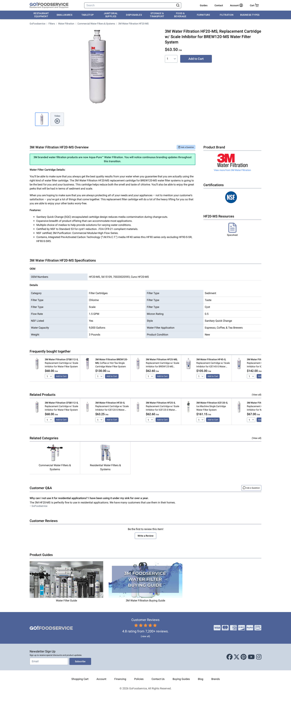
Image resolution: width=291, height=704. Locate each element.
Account (101, 679)
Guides (203, 5)
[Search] (177, 5)
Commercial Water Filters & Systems (96, 23)
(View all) (256, 394)
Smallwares (64, 14)
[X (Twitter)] (236, 657)
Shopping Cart (79, 679)
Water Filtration (66, 23)
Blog (200, 679)
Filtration (227, 14)
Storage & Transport (157, 15)
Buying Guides (181, 679)
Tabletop (88, 14)
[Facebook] (230, 657)
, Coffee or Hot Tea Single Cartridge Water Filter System (111, 363)
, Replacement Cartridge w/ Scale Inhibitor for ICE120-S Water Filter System (112, 406)
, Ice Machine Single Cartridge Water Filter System (212, 406)
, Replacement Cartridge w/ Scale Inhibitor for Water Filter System (61, 363)
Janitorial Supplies (111, 15)
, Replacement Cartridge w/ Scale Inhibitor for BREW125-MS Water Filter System (162, 363)
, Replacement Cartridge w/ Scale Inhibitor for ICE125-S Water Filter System (162, 406)
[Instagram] (259, 657)
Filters (51, 23)
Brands (215, 679)
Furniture (203, 14)
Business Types (250, 14)
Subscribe (80, 661)
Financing (120, 679)
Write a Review (145, 535)
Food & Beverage (180, 15)
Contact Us (158, 679)
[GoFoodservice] (49, 5)
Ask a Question (187, 147)
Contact (219, 5)
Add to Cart (196, 58)
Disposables (134, 14)
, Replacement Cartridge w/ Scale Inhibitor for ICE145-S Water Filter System (213, 363)
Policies (138, 679)
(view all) (145, 636)
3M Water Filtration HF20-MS (133, 23)
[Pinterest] (243, 657)
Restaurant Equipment (41, 15)
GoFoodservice (37, 23)
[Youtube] (251, 657)
